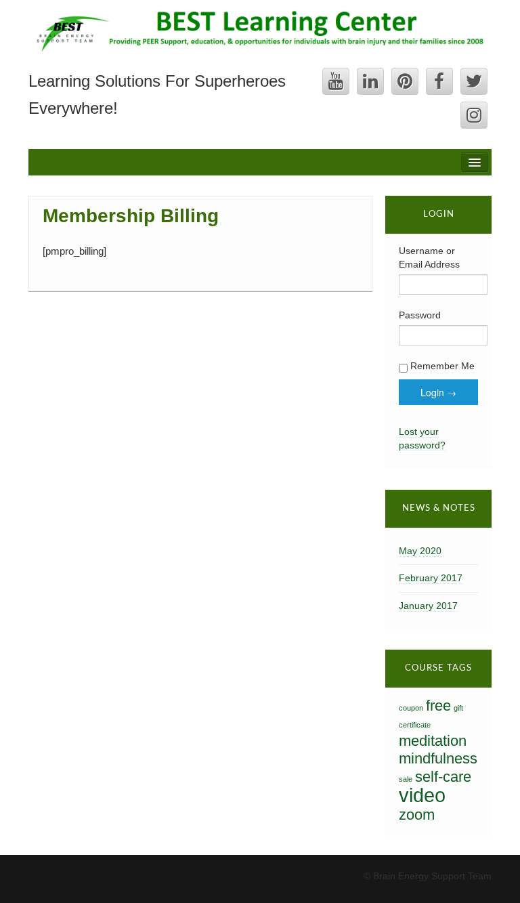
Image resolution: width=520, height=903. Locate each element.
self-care (443, 776)
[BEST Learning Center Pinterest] (404, 81)
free (438, 705)
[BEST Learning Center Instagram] (474, 115)
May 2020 (420, 550)
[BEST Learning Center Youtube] (335, 81)
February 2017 (430, 577)
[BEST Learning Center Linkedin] (370, 81)
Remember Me (441, 365)
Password (420, 315)
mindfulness (438, 758)
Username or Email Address (429, 257)
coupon (411, 708)
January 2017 (428, 605)
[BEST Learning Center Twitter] (474, 81)
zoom (417, 814)
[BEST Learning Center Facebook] (439, 81)
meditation (433, 740)
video (422, 795)
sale (405, 779)
